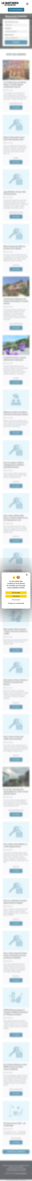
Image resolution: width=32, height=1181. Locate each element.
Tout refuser (16, 596)
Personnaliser (16, 600)
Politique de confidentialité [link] (16, 603)
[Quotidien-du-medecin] (10, 2)
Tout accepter (16, 592)
